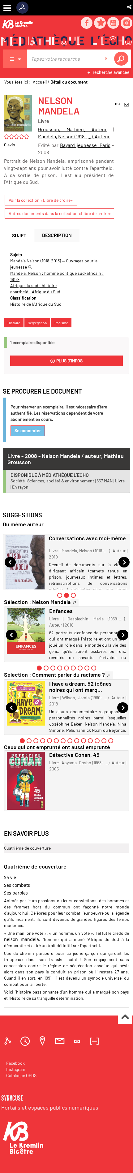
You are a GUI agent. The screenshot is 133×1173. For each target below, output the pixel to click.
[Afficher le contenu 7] (80, 668)
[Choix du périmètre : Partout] (15, 59)
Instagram (15, 1069)
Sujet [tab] (19, 235)
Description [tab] (57, 235)
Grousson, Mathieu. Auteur (72, 129)
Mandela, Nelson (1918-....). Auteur (74, 136)
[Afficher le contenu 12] (97, 740)
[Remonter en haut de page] (125, 1017)
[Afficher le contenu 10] (83, 740)
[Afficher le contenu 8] (86, 668)
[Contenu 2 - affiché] (66, 595)
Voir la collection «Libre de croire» (41, 200)
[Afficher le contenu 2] (46, 668)
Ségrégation (37, 323)
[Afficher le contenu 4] (59, 668)
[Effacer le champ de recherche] (106, 59)
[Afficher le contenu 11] (90, 740)
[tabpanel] (59, 279)
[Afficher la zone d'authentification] (24, 7)
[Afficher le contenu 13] (103, 740)
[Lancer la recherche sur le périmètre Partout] (122, 59)
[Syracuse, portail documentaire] (66, 40)
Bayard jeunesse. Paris (85, 145)
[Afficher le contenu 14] (110, 740)
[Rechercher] (30, 267)
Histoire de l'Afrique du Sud (36, 304)
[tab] (8, 1041)
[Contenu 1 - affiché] (39, 668)
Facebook (15, 1063)
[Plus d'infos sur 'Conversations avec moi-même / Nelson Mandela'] (25, 564)
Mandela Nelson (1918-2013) (35, 260)
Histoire (13, 323)
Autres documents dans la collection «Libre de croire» (60, 213)
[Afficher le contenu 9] (93, 668)
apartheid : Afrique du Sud (35, 291)
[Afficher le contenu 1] (59, 595)
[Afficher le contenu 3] (73, 595)
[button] (130, 7)
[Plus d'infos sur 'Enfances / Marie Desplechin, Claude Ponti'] (26, 631)
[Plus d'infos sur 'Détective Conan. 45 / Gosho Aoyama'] (26, 781)
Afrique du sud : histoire (33, 285)
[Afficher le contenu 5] (66, 668)
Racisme (61, 323)
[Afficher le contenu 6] (73, 668)
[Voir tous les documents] (75, 602)
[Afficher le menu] (7, 8)
